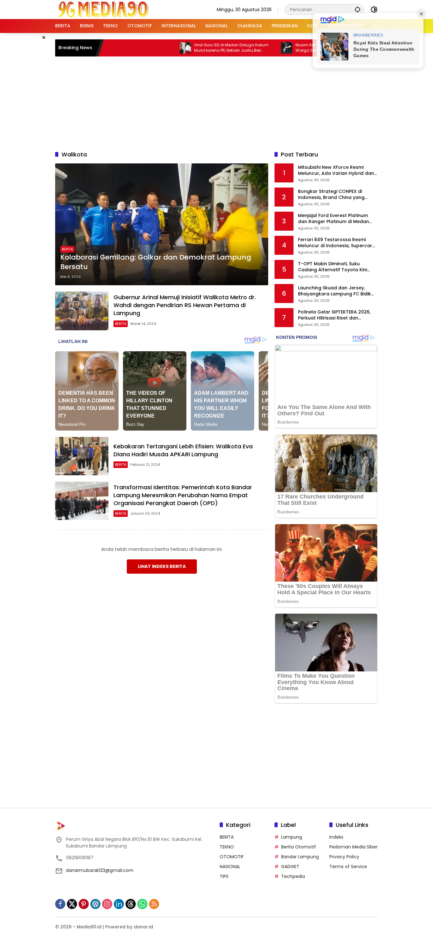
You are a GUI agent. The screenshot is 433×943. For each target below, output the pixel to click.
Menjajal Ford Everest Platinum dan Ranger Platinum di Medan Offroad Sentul (333, 219)
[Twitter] (72, 904)
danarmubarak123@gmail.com (99, 870)
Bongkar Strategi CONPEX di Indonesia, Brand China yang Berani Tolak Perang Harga (331, 194)
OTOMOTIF (232, 857)
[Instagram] (107, 904)
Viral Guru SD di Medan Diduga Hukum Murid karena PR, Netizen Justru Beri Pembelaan (206, 48)
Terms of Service (348, 866)
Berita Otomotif (298, 847)
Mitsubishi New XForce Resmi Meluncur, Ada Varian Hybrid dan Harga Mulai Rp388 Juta (336, 170)
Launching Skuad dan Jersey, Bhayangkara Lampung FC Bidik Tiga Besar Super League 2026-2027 (334, 291)
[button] (357, 9)
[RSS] (154, 904)
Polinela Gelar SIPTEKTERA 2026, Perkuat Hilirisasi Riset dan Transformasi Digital (334, 315)
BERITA (67, 249)
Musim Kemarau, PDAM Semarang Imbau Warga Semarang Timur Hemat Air (311, 48)
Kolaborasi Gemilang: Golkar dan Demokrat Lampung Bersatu (155, 262)
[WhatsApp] (142, 904)
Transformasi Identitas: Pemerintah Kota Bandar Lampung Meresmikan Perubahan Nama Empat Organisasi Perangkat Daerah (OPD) (182, 495)
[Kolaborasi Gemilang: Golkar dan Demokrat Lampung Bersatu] (161, 224)
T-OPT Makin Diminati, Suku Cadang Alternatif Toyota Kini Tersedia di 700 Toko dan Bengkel (337, 267)
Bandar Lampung (300, 857)
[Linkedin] (119, 904)
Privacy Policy (344, 857)
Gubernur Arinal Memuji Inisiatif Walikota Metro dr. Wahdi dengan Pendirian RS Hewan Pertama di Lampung (184, 305)
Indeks (336, 837)
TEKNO (227, 847)
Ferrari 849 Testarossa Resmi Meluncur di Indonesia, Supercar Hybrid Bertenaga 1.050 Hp (335, 243)
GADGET (290, 866)
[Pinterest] (84, 904)
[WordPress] (95, 904)
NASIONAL (230, 866)
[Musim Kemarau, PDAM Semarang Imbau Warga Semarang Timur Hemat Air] (262, 48)
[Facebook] (60, 904)
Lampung (291, 837)
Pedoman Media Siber (353, 847)
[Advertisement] (216, 102)
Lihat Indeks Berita (162, 566)
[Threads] (131, 904)
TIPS (224, 876)
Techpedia (293, 876)
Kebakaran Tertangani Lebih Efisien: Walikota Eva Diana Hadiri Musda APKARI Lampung (183, 450)
